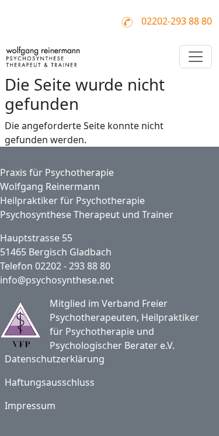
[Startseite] (44, 56)
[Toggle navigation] (195, 56)
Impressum (30, 405)
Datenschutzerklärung (55, 358)
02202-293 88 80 (176, 21)
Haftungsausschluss (50, 382)
